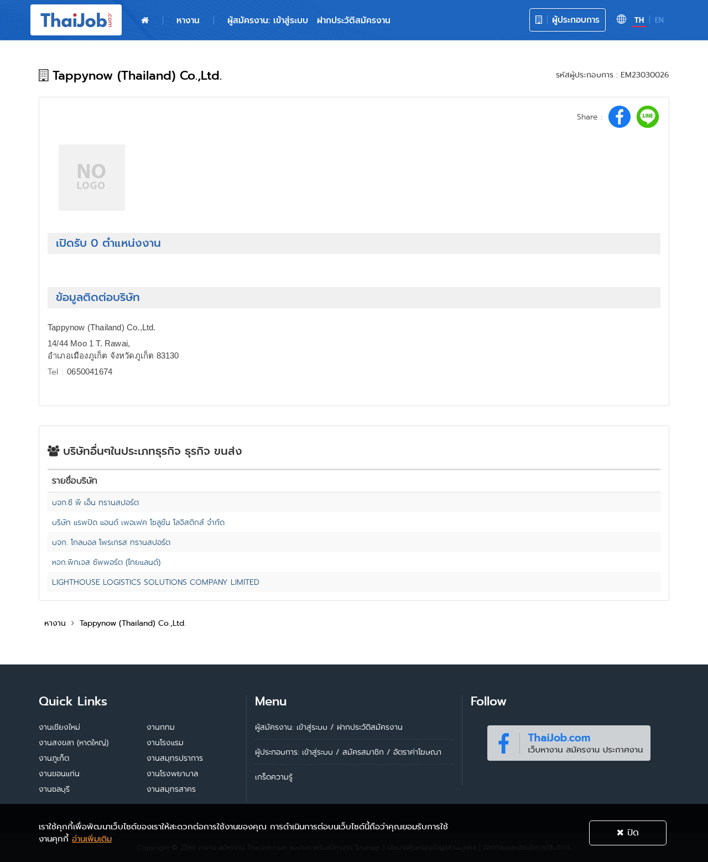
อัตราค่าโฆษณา (417, 751)
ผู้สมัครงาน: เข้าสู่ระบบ (267, 20)
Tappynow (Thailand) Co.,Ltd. (133, 623)
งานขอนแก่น (59, 773)
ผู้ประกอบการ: (277, 751)
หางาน (188, 20)
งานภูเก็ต (54, 758)
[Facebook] (568, 740)
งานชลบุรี (54, 789)
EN (659, 20)
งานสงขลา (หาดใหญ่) (73, 742)
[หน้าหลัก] (145, 20)
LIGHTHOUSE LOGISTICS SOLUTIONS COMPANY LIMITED (155, 582)
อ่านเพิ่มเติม (92, 839)
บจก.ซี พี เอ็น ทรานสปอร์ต (95, 502)
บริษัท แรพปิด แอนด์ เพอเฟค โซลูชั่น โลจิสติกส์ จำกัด (138, 522)
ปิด (631, 832)
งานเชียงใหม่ (59, 727)
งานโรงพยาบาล (172, 773)
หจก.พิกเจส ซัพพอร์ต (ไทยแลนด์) (106, 562)
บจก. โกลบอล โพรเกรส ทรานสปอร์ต (111, 542)
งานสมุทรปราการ (175, 758)
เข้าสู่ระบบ (317, 751)
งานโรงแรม (165, 742)
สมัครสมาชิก (363, 751)
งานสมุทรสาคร (171, 789)
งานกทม (161, 727)
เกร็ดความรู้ (274, 776)
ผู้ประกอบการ (574, 19)
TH (639, 20)
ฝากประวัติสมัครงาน (354, 20)
